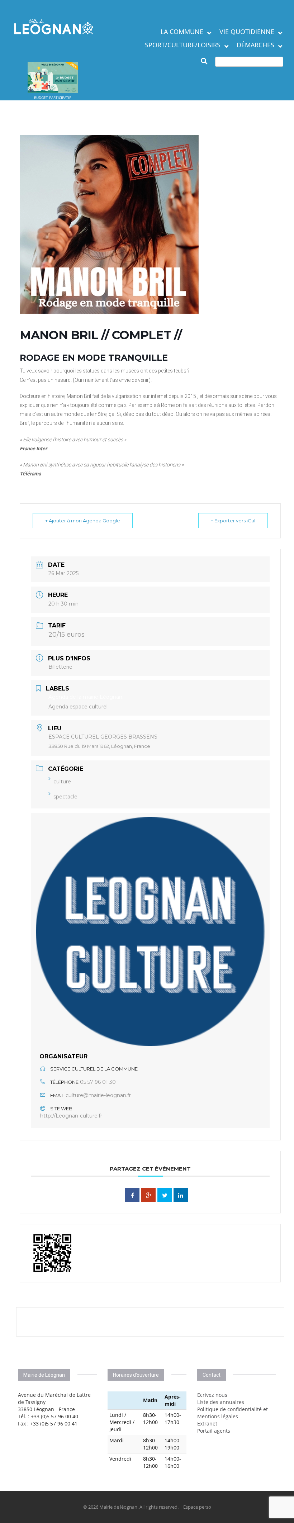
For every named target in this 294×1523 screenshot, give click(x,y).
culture (62, 781)
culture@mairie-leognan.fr (98, 1095)
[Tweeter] (164, 1195)
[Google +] (148, 1195)
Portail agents (213, 1430)
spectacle (65, 796)
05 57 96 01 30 (98, 1082)
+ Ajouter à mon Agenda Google (82, 520)
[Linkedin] (181, 1195)
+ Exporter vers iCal (233, 520)
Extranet (207, 1423)
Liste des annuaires (220, 1402)
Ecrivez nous (212, 1394)
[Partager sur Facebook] (132, 1195)
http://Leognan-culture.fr (71, 1115)
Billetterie (60, 667)
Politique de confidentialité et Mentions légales (232, 1413)
